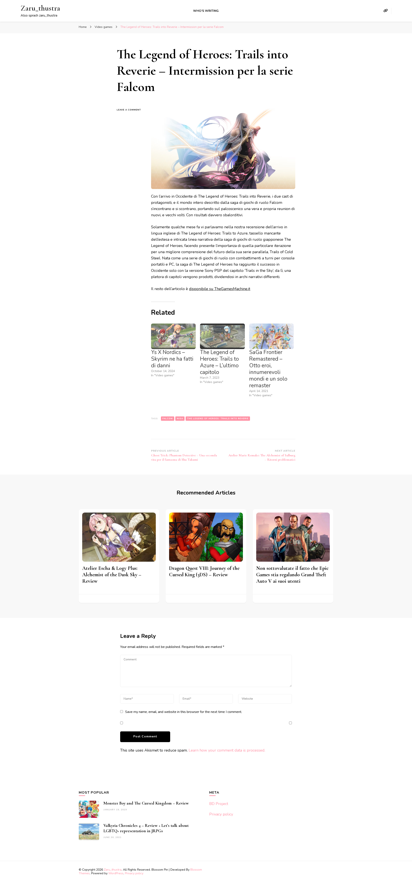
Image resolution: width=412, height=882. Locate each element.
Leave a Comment (131, 110)
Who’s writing (206, 11)
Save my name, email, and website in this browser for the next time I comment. (183, 712)
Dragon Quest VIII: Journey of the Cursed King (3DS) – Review (204, 571)
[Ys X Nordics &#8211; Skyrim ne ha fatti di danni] (173, 336)
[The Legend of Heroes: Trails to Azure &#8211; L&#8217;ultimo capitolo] (222, 336)
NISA (180, 418)
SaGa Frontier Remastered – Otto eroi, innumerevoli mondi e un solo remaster (268, 369)
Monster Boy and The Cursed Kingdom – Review (146, 803)
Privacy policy (221, 814)
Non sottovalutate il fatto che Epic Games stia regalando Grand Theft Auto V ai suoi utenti (292, 574)
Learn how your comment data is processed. (227, 750)
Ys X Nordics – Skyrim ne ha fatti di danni (172, 359)
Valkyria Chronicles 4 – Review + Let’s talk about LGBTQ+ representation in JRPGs (146, 828)
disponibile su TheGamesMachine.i (219, 288)
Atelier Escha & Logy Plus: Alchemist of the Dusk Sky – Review (111, 574)
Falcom (167, 418)
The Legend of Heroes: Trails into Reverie (217, 418)
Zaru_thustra (40, 8)
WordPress (115, 873)
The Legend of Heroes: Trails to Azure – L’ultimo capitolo (219, 362)
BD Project (218, 803)
